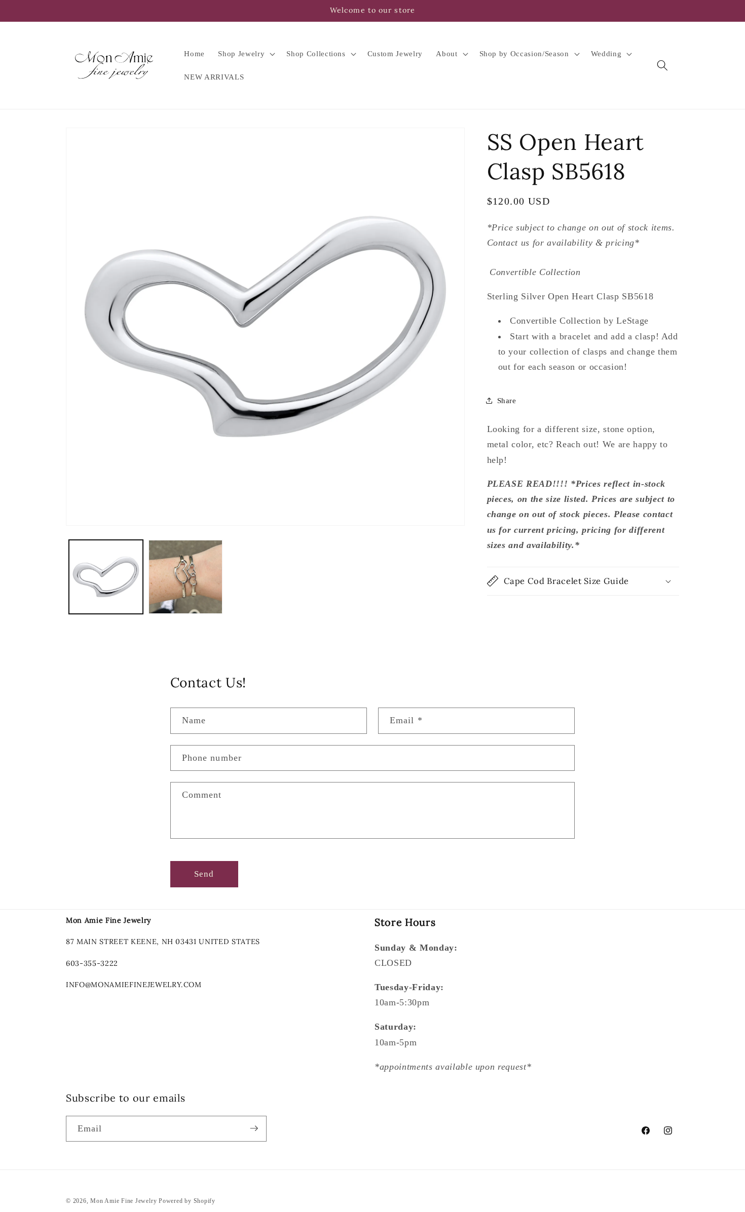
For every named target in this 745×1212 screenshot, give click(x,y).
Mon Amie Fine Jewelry (123, 1200)
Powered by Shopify (187, 1200)
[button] (245, 53)
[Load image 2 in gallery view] (185, 577)
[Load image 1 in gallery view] (106, 577)
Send (204, 874)
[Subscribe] (254, 1128)
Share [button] (506, 400)
